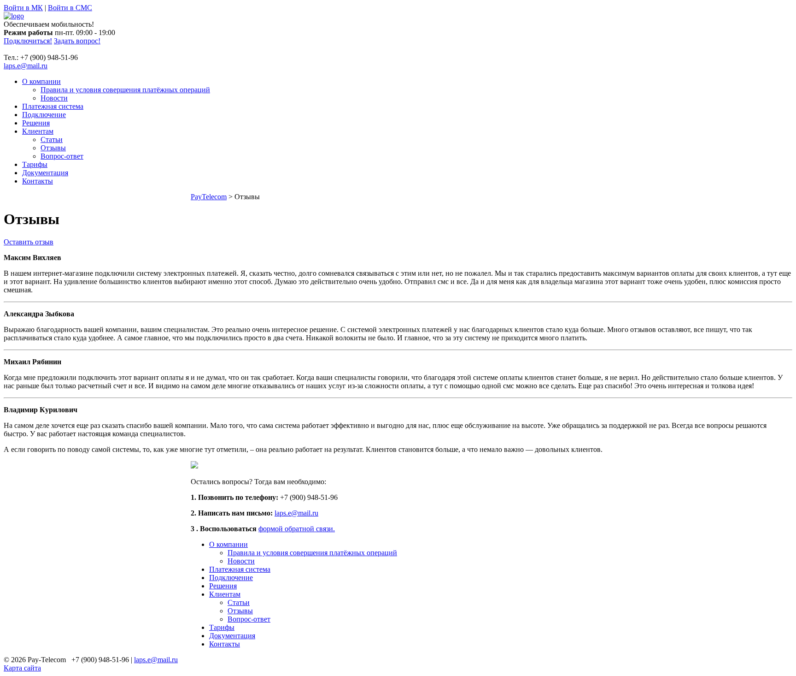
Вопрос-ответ (62, 156)
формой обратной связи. (296, 529)
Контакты (37, 181)
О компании (41, 81)
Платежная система (52, 106)
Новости (54, 98)
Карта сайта (22, 668)
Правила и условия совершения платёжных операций (125, 90)
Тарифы (34, 164)
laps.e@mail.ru (25, 66)
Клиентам (37, 131)
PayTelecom (209, 197)
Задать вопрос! (77, 41)
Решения (36, 123)
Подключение (44, 115)
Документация (45, 173)
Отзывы (53, 148)
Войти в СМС (70, 8)
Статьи (52, 139)
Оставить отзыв (28, 242)
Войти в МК (23, 8)
